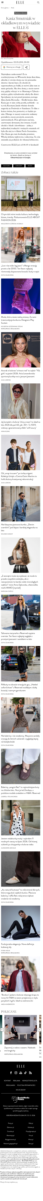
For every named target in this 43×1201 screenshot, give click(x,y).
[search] (38, 2)
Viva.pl (31, 1135)
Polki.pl (31, 1123)
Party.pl (10, 1123)
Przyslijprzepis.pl (31, 1131)
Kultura (6, 166)
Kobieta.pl (31, 1127)
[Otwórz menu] (2, 2)
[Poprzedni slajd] (2, 1029)
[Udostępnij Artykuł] (26, 67)
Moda (30, 166)
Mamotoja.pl (10, 1135)
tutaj (16, 1182)
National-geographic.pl (10, 1144)
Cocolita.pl (10, 1131)
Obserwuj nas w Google (13, 67)
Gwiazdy (19, 166)
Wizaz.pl (30, 1139)
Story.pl (30, 1144)
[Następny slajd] (39, 1029)
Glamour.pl (10, 1127)
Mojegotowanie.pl (10, 1139)
